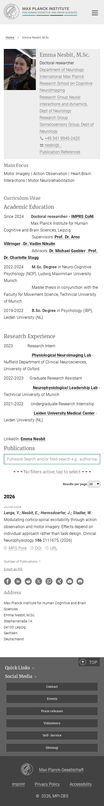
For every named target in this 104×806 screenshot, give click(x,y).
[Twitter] (38, 581)
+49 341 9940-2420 (62, 138)
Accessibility (81, 784)
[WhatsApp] (49, 581)
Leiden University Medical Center (64, 413)
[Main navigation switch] (95, 13)
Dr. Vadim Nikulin (39, 243)
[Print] (80, 581)
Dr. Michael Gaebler (67, 250)
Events (52, 699)
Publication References (60, 152)
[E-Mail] (69, 581)
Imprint (18, 784)
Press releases (52, 711)
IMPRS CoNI (82, 216)
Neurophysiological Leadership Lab (65, 387)
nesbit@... (53, 145)
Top (93, 662)
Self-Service (52, 735)
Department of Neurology (62, 69)
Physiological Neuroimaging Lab (61, 355)
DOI (38, 548)
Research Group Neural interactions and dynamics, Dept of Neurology (64, 104)
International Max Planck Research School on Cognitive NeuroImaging (66, 83)
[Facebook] (7, 581)
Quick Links (18, 667)
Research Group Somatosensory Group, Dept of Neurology (67, 124)
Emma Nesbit (33, 439)
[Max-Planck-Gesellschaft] (30, 770)
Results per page (75, 484)
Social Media (19, 676)
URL (53, 548)
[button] (52, 472)
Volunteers (52, 723)
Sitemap (52, 748)
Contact (52, 686)
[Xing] (59, 581)
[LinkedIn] (18, 581)
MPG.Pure (18, 548)
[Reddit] (28, 581)
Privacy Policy (47, 784)
